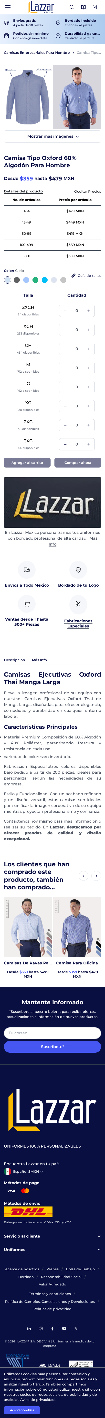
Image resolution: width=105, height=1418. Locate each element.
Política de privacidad (52, 1309)
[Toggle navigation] (7, 7)
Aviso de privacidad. (37, 1399)
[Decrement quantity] (65, 311)
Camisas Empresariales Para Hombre (37, 52)
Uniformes (14, 1249)
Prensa (52, 1269)
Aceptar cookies (22, 1410)
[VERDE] (35, 280)
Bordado (26, 1277)
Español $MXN (26, 1171)
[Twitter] (76, 1328)
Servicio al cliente (22, 1236)
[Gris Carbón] (17, 280)
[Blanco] (54, 280)
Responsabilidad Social (61, 1277)
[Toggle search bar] (72, 7)
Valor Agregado (52, 1284)
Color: (14, 270)
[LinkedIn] (29, 1328)
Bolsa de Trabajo (80, 1269)
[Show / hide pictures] (52, 136)
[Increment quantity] (88, 311)
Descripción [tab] (14, 660)
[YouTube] (64, 1328)
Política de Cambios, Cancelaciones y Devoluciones (50, 1301)
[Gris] (63, 280)
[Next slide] (96, 876)
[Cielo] (7, 280)
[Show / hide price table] (87, 191)
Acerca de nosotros (22, 1269)
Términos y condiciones (50, 1294)
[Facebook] (52, 1328)
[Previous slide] (83, 876)
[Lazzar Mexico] (41, 7)
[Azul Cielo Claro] (26, 280)
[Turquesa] (44, 280)
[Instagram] (41, 1328)
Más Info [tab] (39, 660)
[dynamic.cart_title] (95, 7)
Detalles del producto (23, 191)
